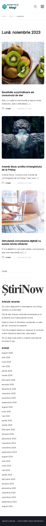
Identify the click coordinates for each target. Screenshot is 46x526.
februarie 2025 (8, 429)
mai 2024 (6, 470)
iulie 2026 (6, 357)
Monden (15, 162)
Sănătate (6, 88)
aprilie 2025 (7, 420)
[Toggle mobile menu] (42, 6)
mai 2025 (6, 416)
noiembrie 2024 (9, 443)
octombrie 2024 (9, 447)
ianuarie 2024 (8, 483)
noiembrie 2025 (9, 393)
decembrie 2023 (9, 488)
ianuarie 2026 (8, 384)
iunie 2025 (6, 411)
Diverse (6, 162)
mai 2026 (6, 366)
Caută (4, 271)
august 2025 (7, 407)
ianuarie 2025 (8, 434)
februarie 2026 (8, 380)
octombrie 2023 (9, 497)
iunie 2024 (6, 466)
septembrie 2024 (9, 452)
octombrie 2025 (9, 398)
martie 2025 (7, 425)
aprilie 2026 (7, 371)
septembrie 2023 (9, 502)
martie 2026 (7, 375)
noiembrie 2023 (9, 492)
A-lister (8, 109)
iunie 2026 (6, 362)
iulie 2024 (6, 461)
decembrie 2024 (9, 438)
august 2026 (7, 353)
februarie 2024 (8, 479)
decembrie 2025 (9, 389)
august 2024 (7, 456)
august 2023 (7, 506)
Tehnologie (7, 236)
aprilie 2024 (7, 474)
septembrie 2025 (9, 402)
